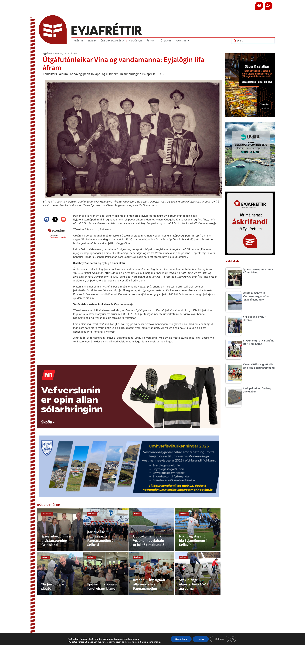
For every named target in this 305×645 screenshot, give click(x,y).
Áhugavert (47, 514)
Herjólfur (135, 40)
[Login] (259, 6)
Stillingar (219, 639)
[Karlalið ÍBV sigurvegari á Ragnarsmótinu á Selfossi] (106, 529)
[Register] (268, 6)
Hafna (201, 639)
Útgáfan (166, 40)
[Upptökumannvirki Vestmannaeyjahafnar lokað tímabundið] (151, 529)
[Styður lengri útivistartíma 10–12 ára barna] (197, 573)
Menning (59, 53)
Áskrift (151, 40)
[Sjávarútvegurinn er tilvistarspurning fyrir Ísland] (60, 529)
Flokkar (181, 40)
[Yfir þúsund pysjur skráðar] (60, 573)
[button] (46, 219)
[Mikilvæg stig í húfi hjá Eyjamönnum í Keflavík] (197, 529)
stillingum (155, 642)
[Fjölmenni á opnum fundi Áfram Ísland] (106, 573)
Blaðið (92, 40)
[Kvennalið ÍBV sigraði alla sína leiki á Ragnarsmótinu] (151, 573)
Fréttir (78, 40)
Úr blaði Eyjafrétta (112, 40)
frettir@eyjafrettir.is (58, 237)
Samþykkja (181, 639)
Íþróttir (92, 514)
